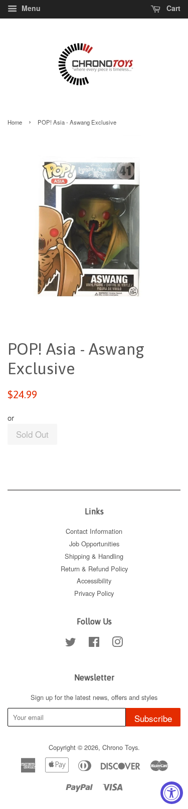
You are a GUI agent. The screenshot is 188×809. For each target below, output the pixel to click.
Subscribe (153, 718)
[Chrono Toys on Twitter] (70, 643)
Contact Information (94, 531)
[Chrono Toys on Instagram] (117, 643)
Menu (30, 8)
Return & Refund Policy (94, 568)
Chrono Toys (120, 747)
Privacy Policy (94, 593)
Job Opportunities (94, 543)
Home (15, 122)
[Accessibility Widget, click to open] (171, 792)
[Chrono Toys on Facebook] (94, 643)
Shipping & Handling (94, 556)
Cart (172, 8)
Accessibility (94, 580)
